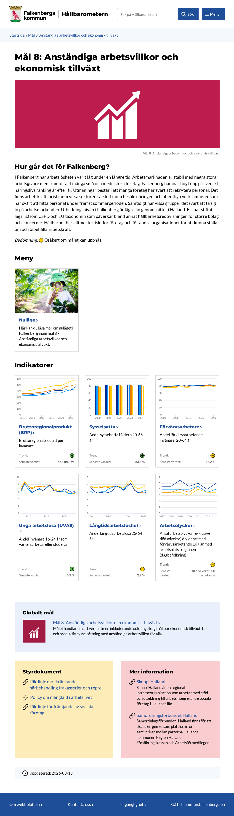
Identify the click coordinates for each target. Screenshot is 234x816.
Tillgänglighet (131, 804)
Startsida (17, 35)
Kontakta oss (79, 804)
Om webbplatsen (24, 804)
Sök (191, 14)
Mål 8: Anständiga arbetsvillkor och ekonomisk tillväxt (73, 35)
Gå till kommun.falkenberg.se (197, 804)
